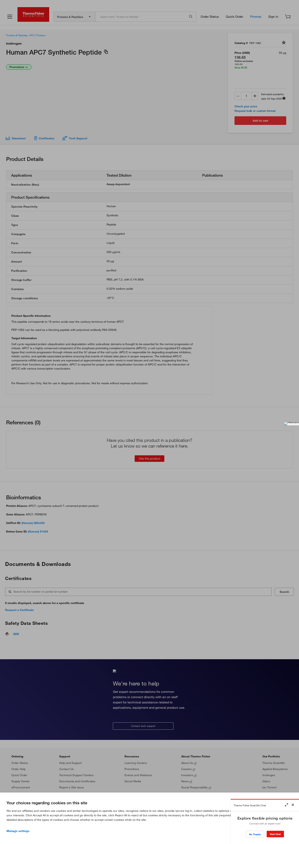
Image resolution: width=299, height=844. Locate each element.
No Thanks (255, 834)
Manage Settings (18, 831)
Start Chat (275, 834)
